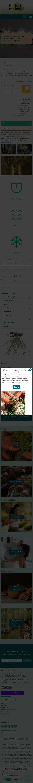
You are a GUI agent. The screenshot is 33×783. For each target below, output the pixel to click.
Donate (16, 387)
